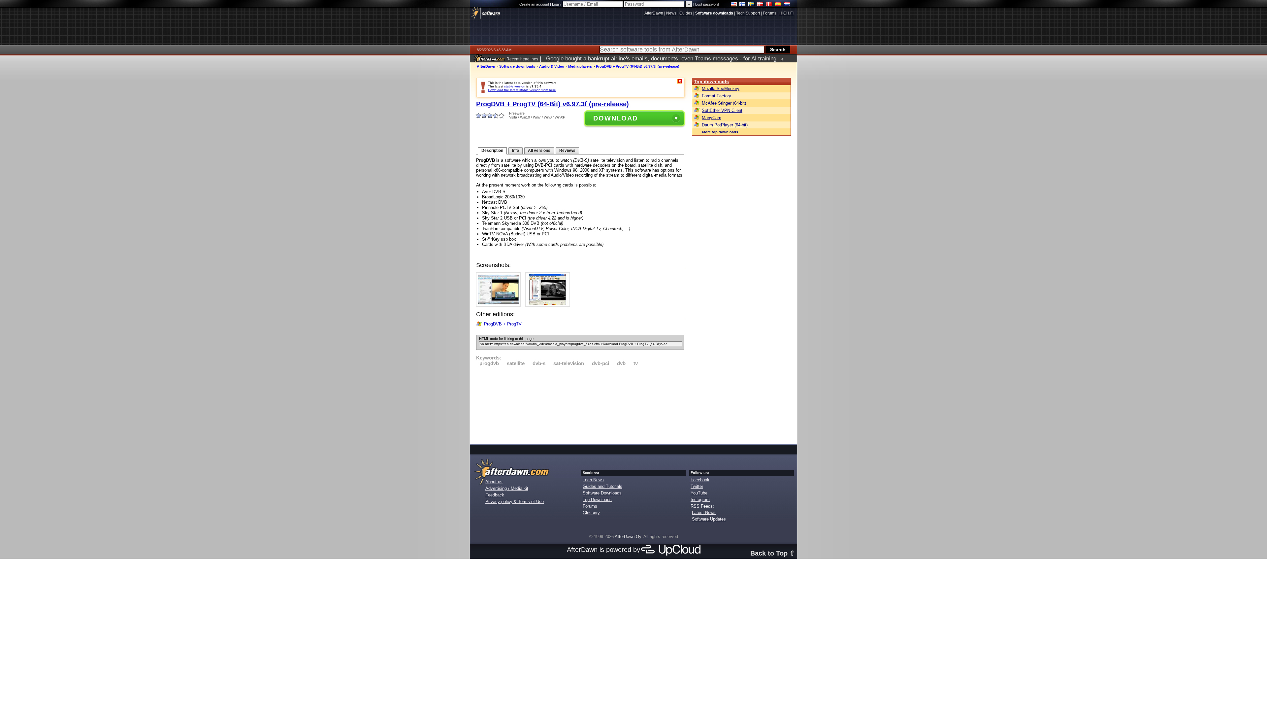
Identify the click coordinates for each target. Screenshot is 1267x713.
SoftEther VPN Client (722, 110)
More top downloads (720, 132)
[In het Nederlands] (787, 4)
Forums (590, 506)
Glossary (591, 512)
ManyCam (711, 117)
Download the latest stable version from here (522, 90)
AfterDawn (486, 66)
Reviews (567, 150)
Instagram (700, 499)
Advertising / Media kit (506, 488)
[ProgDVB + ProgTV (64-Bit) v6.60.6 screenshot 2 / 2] (549, 305)
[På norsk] (760, 4)
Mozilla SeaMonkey (720, 88)
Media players (580, 66)
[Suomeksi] (742, 4)
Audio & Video (551, 66)
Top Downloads (597, 499)
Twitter (697, 486)
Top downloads (711, 81)
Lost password (707, 4)
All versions (539, 150)
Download (615, 118)
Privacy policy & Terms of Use (514, 501)
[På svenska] (751, 4)
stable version (514, 86)
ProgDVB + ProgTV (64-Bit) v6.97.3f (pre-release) (637, 66)
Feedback (494, 494)
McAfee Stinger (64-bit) (724, 103)
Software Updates (709, 519)
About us (494, 481)
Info (515, 150)
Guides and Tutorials (602, 486)
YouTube (699, 493)
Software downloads (517, 66)
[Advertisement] (580, 404)
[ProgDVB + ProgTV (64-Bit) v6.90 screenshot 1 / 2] (500, 305)
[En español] (778, 4)
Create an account (534, 4)
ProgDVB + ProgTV (503, 324)
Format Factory (716, 95)
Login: (557, 4)
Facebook (700, 479)
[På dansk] (769, 4)
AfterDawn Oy (628, 536)
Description (492, 150)
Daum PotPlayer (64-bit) (725, 124)
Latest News (704, 512)
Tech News (593, 479)
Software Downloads (602, 493)
